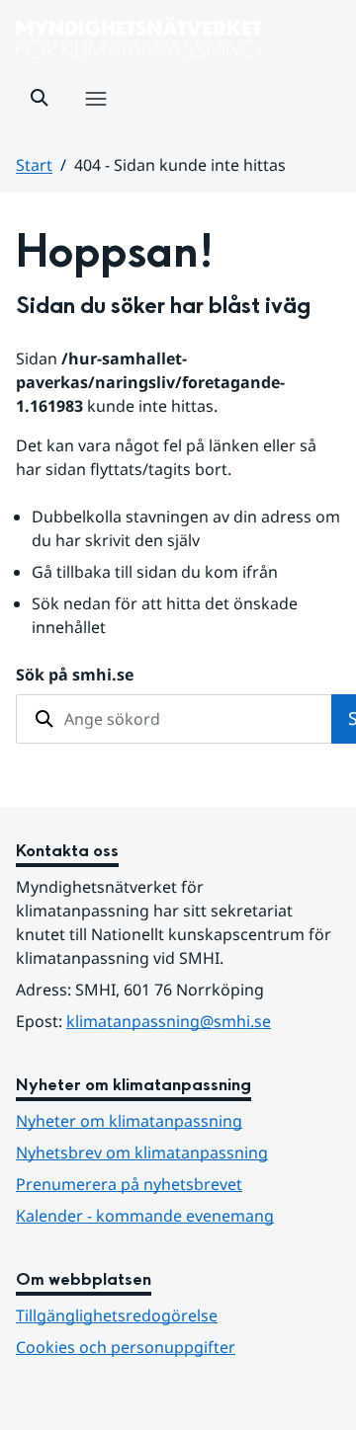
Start (34, 165)
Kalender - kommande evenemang (145, 1216)
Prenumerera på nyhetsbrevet (178, 1183)
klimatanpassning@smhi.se (168, 1021)
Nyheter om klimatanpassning (129, 1121)
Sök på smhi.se (75, 674)
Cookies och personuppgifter (125, 1347)
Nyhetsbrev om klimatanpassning (142, 1152)
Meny (95, 119)
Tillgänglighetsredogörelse (117, 1315)
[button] (39, 97)
